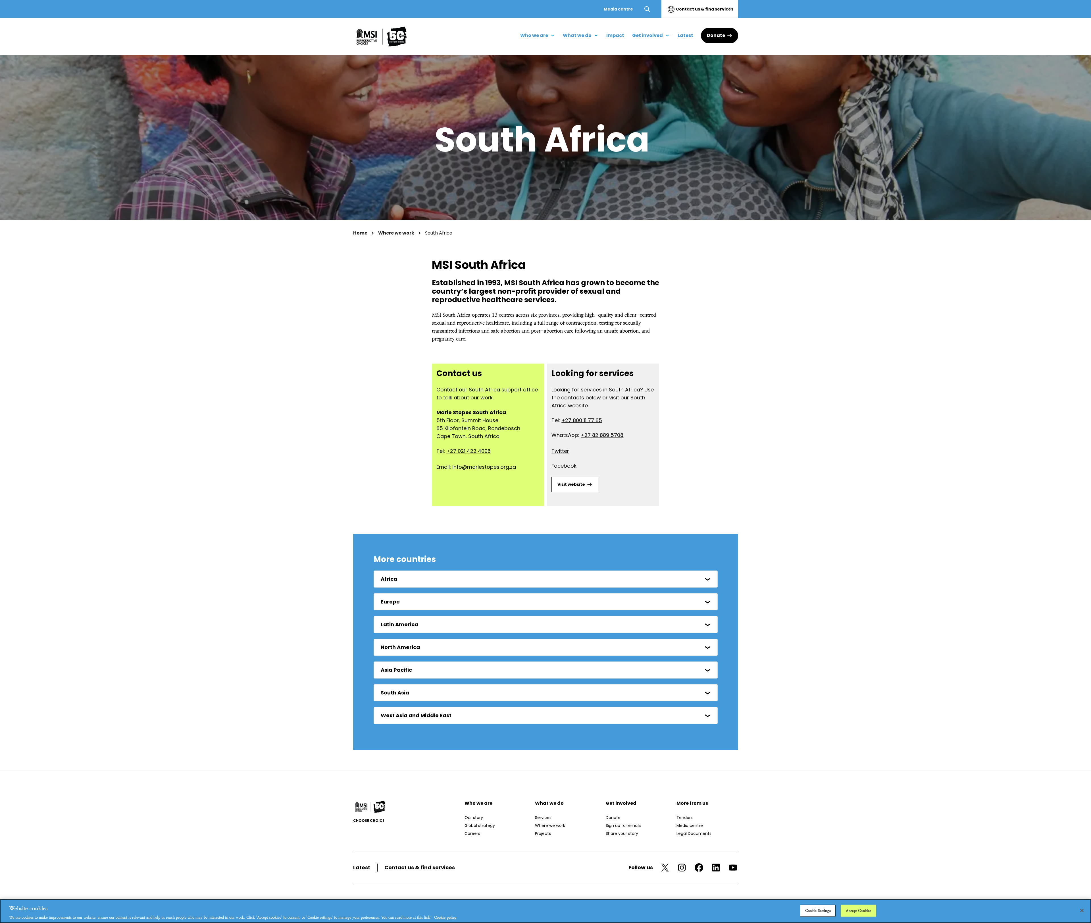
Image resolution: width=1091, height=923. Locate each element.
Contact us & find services (704, 9)
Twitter (560, 451)
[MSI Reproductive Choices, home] (381, 36)
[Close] (1082, 910)
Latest (361, 867)
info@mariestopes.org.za (484, 466)
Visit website (571, 484)
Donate (716, 35)
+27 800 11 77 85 (581, 420)
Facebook (563, 465)
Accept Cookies (858, 910)
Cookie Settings (818, 910)
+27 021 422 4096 (468, 451)
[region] (545, 911)
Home (360, 233)
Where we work (396, 233)
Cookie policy (445, 917)
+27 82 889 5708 (602, 435)
